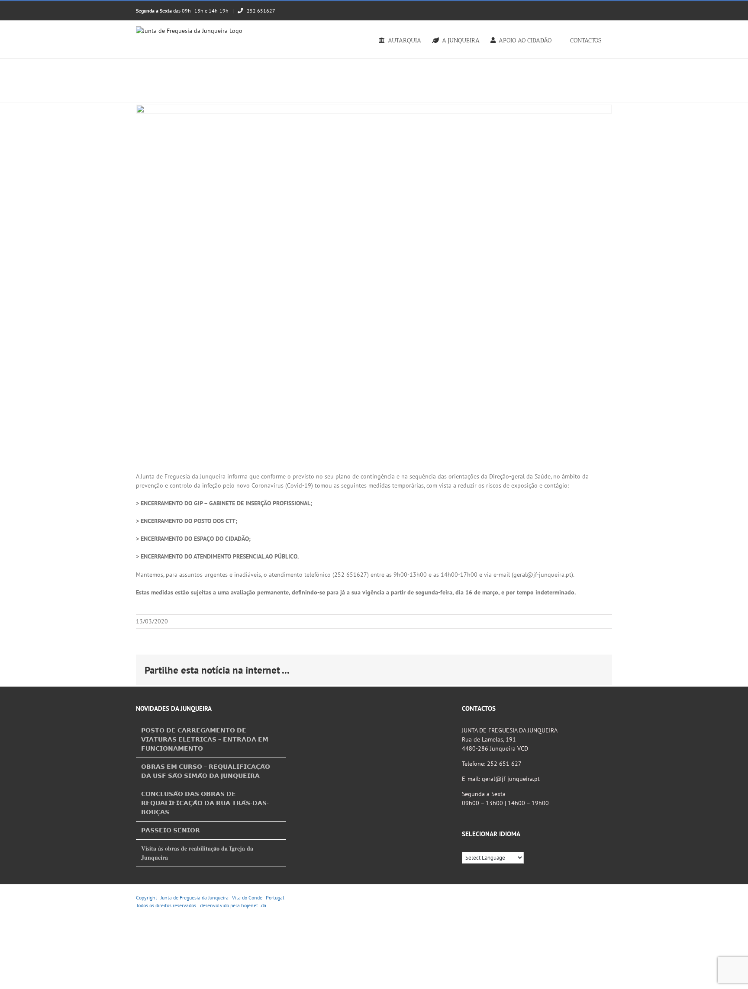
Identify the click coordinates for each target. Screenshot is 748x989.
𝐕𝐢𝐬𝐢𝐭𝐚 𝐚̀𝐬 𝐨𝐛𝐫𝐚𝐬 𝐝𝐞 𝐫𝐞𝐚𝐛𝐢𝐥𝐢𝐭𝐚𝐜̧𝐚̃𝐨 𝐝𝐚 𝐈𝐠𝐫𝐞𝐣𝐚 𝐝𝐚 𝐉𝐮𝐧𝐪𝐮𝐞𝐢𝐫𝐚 (197, 853)
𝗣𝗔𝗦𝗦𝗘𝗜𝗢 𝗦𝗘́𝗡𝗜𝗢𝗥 (170, 830)
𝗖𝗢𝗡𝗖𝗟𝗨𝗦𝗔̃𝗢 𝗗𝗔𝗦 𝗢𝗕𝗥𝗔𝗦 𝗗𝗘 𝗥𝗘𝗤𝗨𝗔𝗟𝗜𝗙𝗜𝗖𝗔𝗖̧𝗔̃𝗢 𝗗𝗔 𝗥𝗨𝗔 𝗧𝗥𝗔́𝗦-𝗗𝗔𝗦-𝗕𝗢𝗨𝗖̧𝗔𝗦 (205, 803)
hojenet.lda (253, 905)
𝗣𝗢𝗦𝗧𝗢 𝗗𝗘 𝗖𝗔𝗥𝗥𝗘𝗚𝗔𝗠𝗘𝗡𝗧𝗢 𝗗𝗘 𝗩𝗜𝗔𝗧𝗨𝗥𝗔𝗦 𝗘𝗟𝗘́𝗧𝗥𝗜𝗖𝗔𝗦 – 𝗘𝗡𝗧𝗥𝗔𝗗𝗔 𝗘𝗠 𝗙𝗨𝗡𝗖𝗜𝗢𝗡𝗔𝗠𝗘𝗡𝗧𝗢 (204, 739)
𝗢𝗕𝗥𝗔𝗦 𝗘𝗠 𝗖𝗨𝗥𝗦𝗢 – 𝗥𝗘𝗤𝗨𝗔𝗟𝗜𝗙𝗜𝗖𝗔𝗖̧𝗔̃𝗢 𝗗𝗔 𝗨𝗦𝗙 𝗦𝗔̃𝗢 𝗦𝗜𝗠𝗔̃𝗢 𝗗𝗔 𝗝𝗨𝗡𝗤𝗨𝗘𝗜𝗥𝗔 (205, 771)
